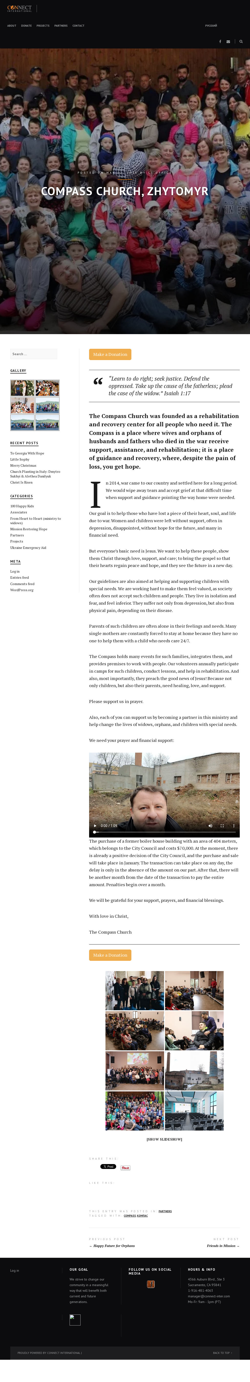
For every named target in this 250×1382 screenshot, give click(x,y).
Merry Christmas (23, 465)
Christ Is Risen (21, 482)
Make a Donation (110, 354)
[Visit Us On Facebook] (151, 1284)
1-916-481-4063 (200, 1290)
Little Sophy (19, 459)
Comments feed (22, 583)
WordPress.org (21, 590)
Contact (78, 25)
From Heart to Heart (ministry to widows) (35, 520)
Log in (15, 571)
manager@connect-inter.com (209, 1296)
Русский (211, 25)
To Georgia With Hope (27, 453)
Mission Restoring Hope (28, 529)
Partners (61, 25)
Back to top (221, 1353)
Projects (43, 25)
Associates (18, 512)
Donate (26, 25)
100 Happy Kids (22, 506)
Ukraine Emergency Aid (28, 547)
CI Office (160, 172)
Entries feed (19, 577)
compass (130, 1215)
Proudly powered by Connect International (49, 1353)
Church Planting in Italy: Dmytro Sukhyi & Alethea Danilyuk (35, 473)
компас (142, 1215)
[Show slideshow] (164, 1139)
